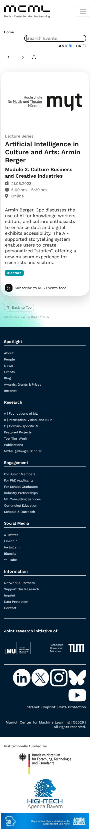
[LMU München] (23, 646)
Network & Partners (19, 583)
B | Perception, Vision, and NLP (28, 420)
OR (78, 46)
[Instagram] (59, 677)
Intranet (10, 391)
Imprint (9, 595)
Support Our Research (21, 589)
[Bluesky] (77, 677)
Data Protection (16, 602)
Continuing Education (20, 505)
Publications (13, 445)
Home (9, 32)
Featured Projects (18, 432)
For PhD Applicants (19, 480)
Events (9, 372)
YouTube (10, 560)
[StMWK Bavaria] (45, 819)
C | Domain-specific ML (22, 426)
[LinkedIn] (22, 677)
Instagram (12, 547)
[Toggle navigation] (83, 12)
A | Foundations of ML (21, 413)
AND (64, 46)
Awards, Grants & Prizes (22, 384)
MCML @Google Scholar (23, 451)
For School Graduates (21, 487)
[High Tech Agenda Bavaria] (45, 791)
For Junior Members (20, 474)
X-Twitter (11, 535)
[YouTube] (77, 695)
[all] (34, 57)
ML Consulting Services (22, 499)
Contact (10, 608)
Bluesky (10, 553)
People (9, 359)
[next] (21, 57)
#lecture (14, 273)
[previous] (9, 57)
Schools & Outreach (19, 512)
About (9, 353)
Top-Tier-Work (15, 438)
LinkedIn (11, 541)
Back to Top (22, 307)
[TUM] (67, 646)
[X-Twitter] (41, 677)
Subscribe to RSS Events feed (40, 288)
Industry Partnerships (21, 493)
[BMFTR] (44, 761)
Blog (7, 378)
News (8, 366)
